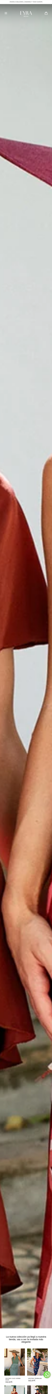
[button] (5, 13)
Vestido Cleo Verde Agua (13, 1379)
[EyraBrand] (26, 13)
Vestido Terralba (35, 1378)
